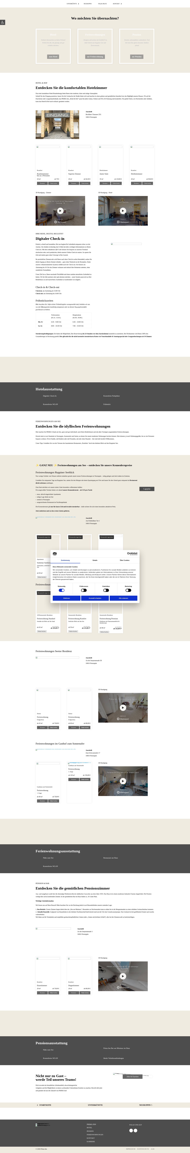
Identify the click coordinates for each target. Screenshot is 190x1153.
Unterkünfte (72, 3)
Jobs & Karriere (133, 1077)
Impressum (130, 1149)
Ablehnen (66, 598)
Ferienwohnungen (95, 1134)
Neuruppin (88, 3)
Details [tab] (95, 560)
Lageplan (146, 489)
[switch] (84, 590)
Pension (90, 1131)
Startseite (45, 1105)
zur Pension (137, 57)
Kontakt (116, 3)
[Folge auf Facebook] (131, 1130)
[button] (2, 22)
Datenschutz (143, 1149)
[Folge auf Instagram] (135, 1130)
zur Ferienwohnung (95, 57)
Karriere (91, 1141)
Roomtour (42, 183)
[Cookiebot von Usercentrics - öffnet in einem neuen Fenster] (128, 553)
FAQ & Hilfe (102, 3)
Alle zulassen (123, 598)
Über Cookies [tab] (124, 560)
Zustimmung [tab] (65, 560)
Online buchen (53, 183)
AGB (152, 1149)
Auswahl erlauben (95, 598)
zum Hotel (53, 57)
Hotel (89, 1127)
